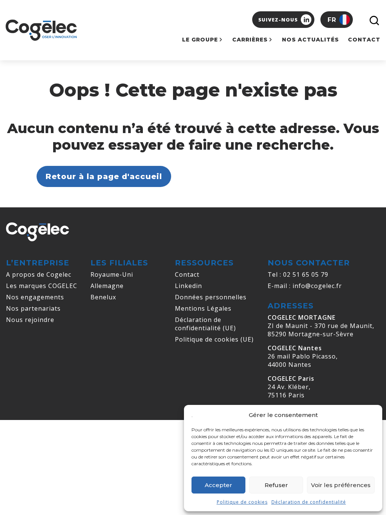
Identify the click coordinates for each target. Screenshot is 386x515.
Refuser (276, 485)
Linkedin (188, 286)
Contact (364, 39)
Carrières (250, 39)
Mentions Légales (203, 308)
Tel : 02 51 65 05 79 (298, 274)
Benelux (103, 297)
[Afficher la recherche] (372, 19)
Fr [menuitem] (332, 19)
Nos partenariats (33, 308)
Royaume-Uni (111, 274)
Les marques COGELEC (41, 286)
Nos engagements (35, 297)
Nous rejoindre (30, 320)
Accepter (218, 485)
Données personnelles (211, 297)
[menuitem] (336, 19)
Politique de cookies (242, 502)
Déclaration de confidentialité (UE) (205, 324)
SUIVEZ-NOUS (278, 19)
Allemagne (107, 286)
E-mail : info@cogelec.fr (305, 286)
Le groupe (200, 39)
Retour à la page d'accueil (104, 176)
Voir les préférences (341, 485)
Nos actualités (310, 39)
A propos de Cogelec (38, 274)
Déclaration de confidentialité (308, 502)
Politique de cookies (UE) (214, 339)
